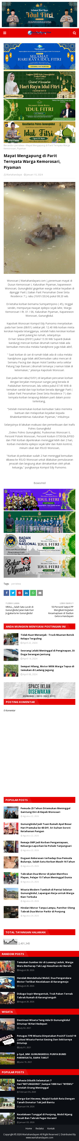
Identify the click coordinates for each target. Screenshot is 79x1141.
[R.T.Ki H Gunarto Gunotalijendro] (39, 119)
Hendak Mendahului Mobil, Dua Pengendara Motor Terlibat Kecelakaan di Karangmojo (44, 979)
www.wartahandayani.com (39, 1137)
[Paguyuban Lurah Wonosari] (39, 509)
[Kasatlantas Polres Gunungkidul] (39, 142)
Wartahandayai (14, 174)
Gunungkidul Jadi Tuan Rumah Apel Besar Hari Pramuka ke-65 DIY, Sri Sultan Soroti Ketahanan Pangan (46, 827)
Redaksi (40, 1128)
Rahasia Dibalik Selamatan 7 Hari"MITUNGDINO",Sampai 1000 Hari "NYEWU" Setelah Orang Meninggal (45, 1084)
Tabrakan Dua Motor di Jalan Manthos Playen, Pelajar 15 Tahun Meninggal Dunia (46, 875)
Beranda (8, 145)
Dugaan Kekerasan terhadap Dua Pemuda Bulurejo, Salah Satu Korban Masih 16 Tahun (48, 859)
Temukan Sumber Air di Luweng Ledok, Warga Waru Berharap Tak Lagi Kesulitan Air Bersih (45, 964)
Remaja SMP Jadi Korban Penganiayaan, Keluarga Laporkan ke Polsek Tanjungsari (46, 844)
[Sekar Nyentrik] (39, 576)
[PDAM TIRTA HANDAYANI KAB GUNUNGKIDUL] (39, 69)
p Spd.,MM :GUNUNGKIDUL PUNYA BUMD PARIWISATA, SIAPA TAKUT (41, 1055)
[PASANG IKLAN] (39, 697)
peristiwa (19, 145)
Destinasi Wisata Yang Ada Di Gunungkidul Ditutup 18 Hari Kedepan (43, 1021)
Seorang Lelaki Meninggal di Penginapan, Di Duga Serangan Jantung (48, 652)
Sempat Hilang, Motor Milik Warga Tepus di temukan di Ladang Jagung (47, 668)
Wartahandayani (30, 1134)
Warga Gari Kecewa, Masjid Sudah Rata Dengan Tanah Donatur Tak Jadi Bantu (46, 1100)
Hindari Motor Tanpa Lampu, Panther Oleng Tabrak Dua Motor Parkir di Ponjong (48, 909)
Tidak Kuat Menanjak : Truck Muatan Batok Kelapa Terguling (47, 636)
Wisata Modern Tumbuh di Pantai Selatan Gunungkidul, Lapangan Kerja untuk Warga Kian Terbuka (47, 893)
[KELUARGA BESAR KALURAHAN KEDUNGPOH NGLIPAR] (39, 532)
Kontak (51, 1128)
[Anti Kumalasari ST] (39, 97)
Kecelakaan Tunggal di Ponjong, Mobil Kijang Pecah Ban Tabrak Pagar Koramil (44, 1116)
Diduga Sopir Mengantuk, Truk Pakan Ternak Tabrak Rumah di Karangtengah (45, 995)
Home (29, 1128)
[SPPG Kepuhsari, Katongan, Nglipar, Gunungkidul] (39, 554)
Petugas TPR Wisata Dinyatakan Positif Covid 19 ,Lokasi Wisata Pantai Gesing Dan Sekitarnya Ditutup (46, 1039)
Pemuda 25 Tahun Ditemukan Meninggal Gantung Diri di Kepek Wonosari (45, 810)
